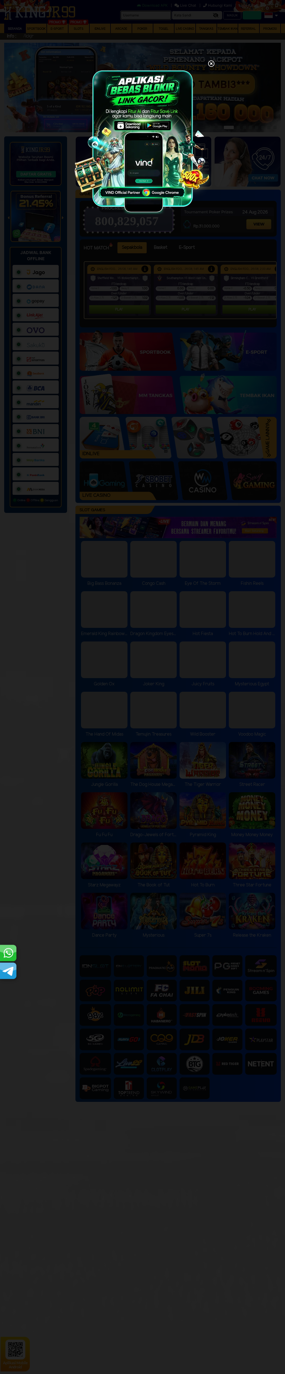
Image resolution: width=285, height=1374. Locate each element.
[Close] (211, 64)
